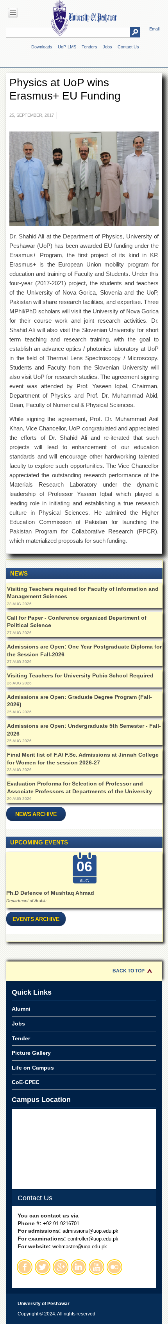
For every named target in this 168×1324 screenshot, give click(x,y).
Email (154, 29)
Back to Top (129, 971)
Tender (21, 1038)
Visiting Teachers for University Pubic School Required (80, 675)
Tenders (89, 46)
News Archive (36, 814)
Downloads (41, 46)
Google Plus (61, 1267)
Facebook (25, 1267)
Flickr (114, 1267)
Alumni (21, 1009)
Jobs (107, 46)
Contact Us (128, 46)
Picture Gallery (31, 1053)
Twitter (43, 1267)
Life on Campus (33, 1068)
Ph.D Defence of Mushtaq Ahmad (50, 893)
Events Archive (36, 919)
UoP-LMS (67, 46)
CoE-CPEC (25, 1082)
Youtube (96, 1267)
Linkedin (78, 1267)
